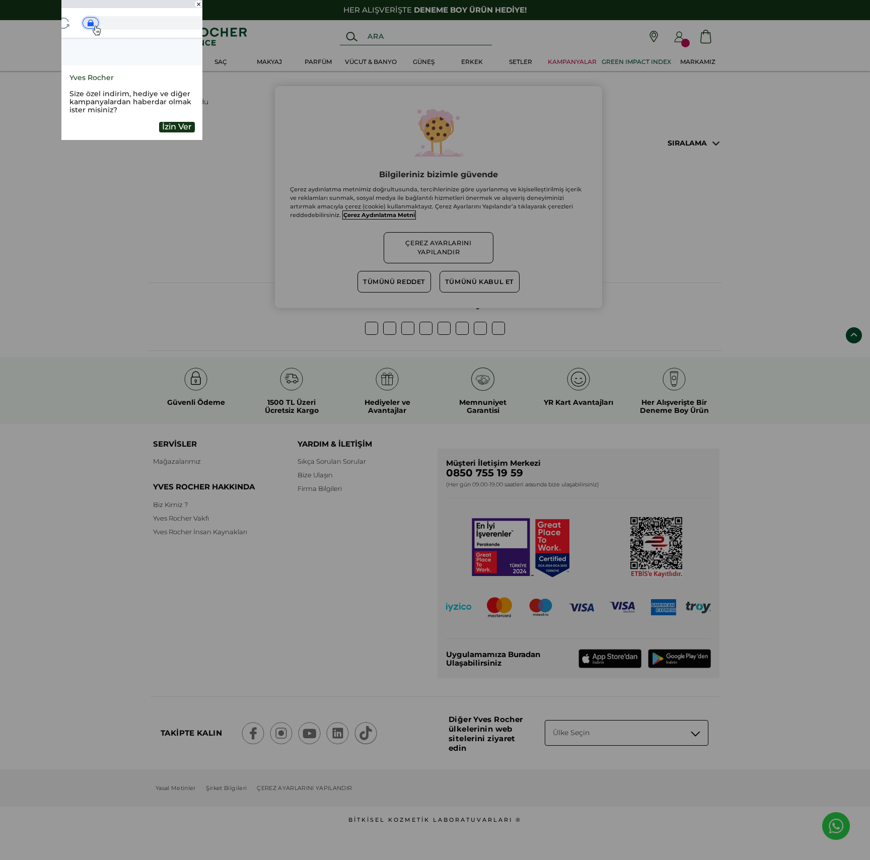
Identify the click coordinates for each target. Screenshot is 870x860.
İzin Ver (177, 126)
